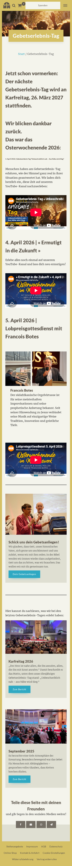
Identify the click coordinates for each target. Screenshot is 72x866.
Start (21, 54)
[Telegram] (51, 824)
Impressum (32, 846)
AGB (43, 846)
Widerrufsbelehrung (22, 859)
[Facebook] (20, 824)
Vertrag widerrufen (47, 859)
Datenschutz (55, 846)
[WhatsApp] (41, 824)
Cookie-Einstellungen (54, 852)
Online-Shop (10, 852)
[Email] (30, 824)
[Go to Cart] (21, 5)
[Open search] (14, 5)
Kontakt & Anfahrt (29, 852)
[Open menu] (65, 6)
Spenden (43, 5)
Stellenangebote (14, 846)
